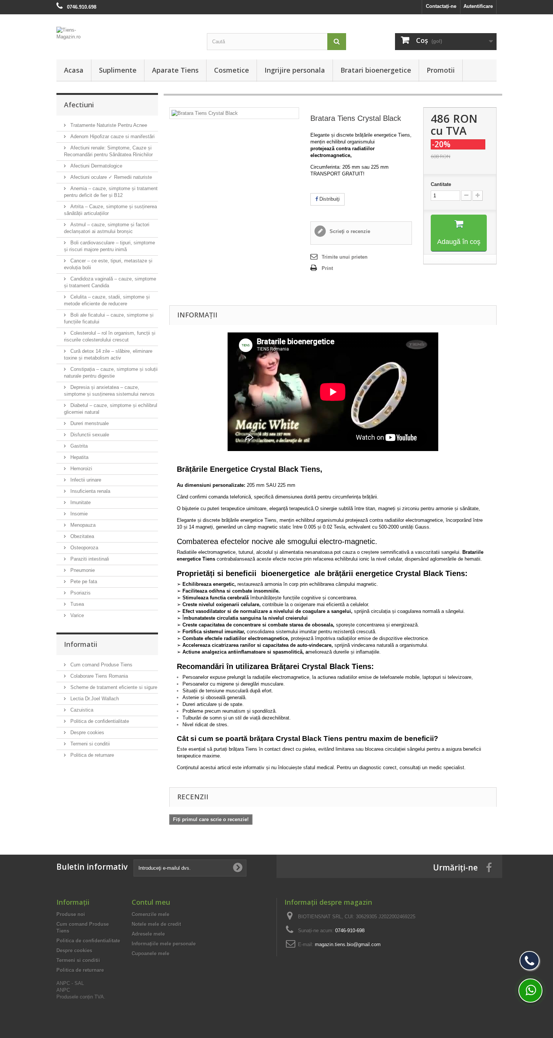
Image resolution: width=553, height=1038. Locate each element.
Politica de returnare (91, 755)
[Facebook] (489, 867)
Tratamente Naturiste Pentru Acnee (108, 125)
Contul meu (151, 902)
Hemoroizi (80, 468)
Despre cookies (86, 732)
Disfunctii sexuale (89, 434)
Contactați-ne (441, 6)
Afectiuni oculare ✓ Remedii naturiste (110, 177)
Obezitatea (81, 536)
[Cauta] (336, 41)
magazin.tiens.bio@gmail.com (348, 944)
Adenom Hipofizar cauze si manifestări (112, 136)
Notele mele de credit (156, 924)
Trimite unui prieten (345, 257)
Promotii (441, 70)
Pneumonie (82, 570)
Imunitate (80, 502)
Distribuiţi (329, 199)
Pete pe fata (83, 581)
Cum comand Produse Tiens (100, 665)
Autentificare (478, 6)
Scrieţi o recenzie (349, 231)
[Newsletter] (237, 868)
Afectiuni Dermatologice (95, 166)
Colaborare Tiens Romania (98, 676)
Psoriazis (80, 593)
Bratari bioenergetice (375, 70)
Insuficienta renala (89, 491)
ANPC (63, 990)
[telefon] (529, 960)
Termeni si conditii (89, 744)
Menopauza (82, 525)
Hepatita (78, 457)
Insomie (78, 514)
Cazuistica (81, 710)
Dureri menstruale (89, 423)
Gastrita (78, 446)
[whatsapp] (530, 991)
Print (327, 268)
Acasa (74, 70)
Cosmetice (231, 70)
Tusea (76, 604)
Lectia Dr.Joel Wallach (94, 698)
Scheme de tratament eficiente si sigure (113, 687)
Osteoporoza (83, 547)
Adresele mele (148, 934)
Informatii (80, 644)
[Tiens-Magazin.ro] (126, 37)
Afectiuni (79, 104)
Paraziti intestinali (89, 559)
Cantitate (441, 184)
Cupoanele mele (150, 953)
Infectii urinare (85, 480)
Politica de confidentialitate (99, 721)
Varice (76, 615)
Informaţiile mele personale (164, 944)
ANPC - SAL (70, 983)
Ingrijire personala (294, 70)
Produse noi (70, 914)
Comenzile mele (150, 914)
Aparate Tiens (175, 70)
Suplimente (118, 70)
